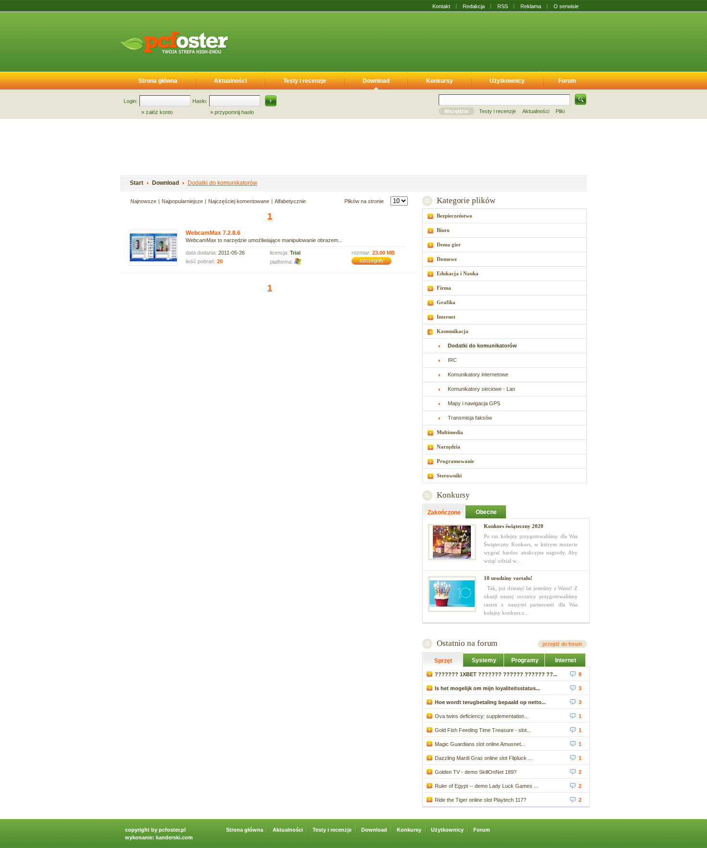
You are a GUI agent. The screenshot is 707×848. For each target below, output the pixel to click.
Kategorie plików (466, 200)
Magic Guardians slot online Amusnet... (480, 744)
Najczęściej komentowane (238, 201)
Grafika (446, 302)
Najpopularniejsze (182, 201)
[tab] (504, 216)
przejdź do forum (562, 644)
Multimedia (450, 432)
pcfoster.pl (172, 830)
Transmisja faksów (470, 418)
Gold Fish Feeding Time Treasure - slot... (483, 730)
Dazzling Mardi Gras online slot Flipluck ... (483, 758)
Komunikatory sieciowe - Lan (481, 389)
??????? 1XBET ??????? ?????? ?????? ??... (496, 674)
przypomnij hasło (234, 112)
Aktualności (230, 80)
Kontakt (441, 6)
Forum (567, 80)
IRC (452, 360)
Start (136, 183)
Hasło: (199, 101)
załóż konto (159, 112)
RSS (502, 6)
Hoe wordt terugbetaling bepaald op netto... (490, 702)
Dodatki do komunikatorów (222, 183)
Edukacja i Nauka (458, 273)
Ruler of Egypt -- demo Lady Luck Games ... (486, 786)
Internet (446, 317)
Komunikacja (452, 331)
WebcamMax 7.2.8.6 (213, 233)
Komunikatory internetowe (478, 374)
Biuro (443, 230)
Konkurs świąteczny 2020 (513, 526)
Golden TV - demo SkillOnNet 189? (476, 772)
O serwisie (566, 6)
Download (376, 80)
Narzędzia (448, 447)
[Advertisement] (415, 40)
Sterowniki (449, 475)
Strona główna (158, 80)
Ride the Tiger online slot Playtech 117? (480, 800)
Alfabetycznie (290, 201)
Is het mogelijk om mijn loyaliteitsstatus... (487, 688)
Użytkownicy (507, 80)
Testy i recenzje (304, 80)
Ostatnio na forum (467, 643)
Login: (131, 101)
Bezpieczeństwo (454, 215)
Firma (444, 288)
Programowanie (455, 461)
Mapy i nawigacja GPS (474, 403)
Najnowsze (143, 201)
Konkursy (439, 80)
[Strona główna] (174, 42)
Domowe (447, 259)
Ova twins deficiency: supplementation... (482, 716)
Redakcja (474, 6)
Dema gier (449, 244)
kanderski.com (174, 837)
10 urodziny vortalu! (508, 578)
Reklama (530, 6)
